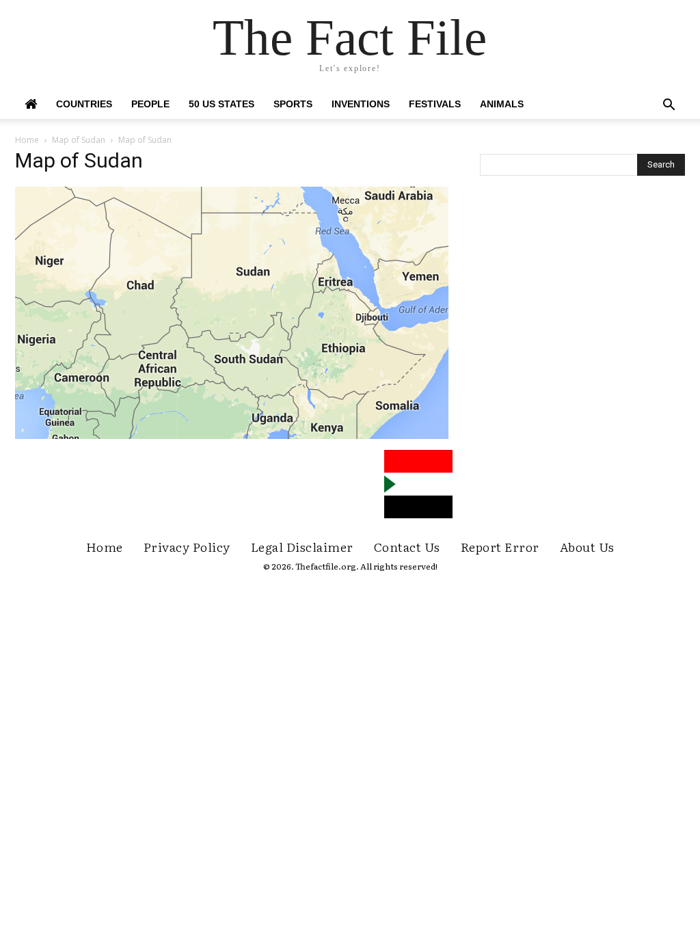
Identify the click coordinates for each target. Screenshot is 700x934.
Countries (84, 103)
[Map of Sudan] (231, 435)
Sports (292, 103)
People (150, 103)
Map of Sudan (78, 140)
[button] (668, 106)
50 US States (221, 103)
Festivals (435, 103)
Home (27, 140)
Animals (502, 103)
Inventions (361, 103)
